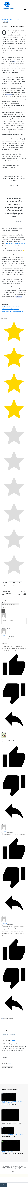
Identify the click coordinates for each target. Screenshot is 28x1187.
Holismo (3, 1101)
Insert (3, 1185)
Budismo (8, 1101)
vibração (12, 586)
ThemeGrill (14, 1171)
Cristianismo (4, 19)
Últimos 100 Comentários (9, 1034)
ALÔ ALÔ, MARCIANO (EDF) (6, 593)
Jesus (20, 582)
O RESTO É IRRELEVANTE (10, 1104)
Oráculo (5, 586)
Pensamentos (4, 21)
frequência (12, 582)
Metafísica (17, 19)
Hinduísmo (11, 19)
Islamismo (20, 1101)
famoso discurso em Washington (15, 244)
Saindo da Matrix (7, 8)
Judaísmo (3, 1102)
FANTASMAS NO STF (8, 1136)
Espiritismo (3, 1134)
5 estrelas (10, 1120)
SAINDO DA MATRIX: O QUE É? (11, 1123)
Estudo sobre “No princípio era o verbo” (12, 311)
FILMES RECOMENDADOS (22, 593)
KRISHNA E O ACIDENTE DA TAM (12, 1153)
